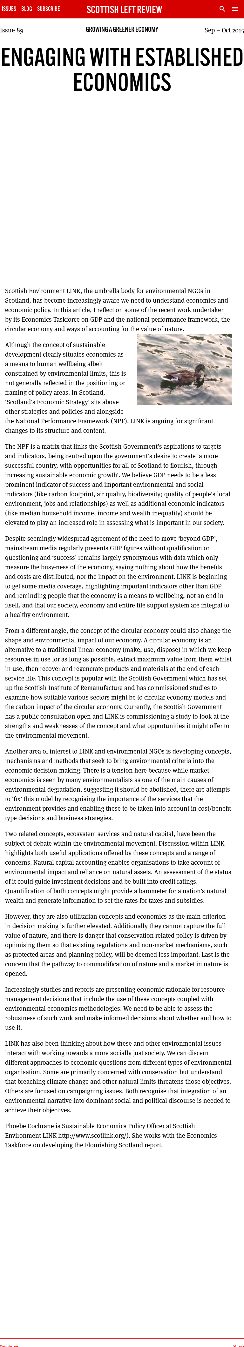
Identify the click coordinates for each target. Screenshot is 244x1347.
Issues (9, 9)
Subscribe (48, 9)
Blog (26, 9)
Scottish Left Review (124, 10)
